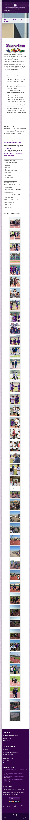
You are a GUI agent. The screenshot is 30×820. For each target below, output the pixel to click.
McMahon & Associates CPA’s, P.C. (12, 151)
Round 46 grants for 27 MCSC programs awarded (14, 776)
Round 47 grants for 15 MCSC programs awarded (14, 773)
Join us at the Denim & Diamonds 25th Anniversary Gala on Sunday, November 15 (15, 770)
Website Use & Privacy (15, 818)
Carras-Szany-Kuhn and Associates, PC (13, 147)
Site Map (9, 818)
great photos (12, 106)
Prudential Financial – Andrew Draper (13, 153)
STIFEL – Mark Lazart (9, 155)
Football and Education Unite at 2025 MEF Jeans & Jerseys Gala (14, 780)
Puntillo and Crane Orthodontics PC (12, 142)
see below (23, 85)
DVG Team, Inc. (7, 148)
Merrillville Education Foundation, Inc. (17, 817)
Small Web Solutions (16, 819)
